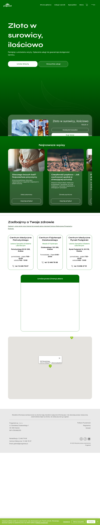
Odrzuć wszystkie (78, 522)
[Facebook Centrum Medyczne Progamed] (85, 439)
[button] (87, 5)
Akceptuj (91, 522)
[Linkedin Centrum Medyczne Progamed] (89, 439)
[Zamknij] (97, 521)
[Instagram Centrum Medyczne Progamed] (81, 439)
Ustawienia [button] (66, 522)
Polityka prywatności (41, 523)
